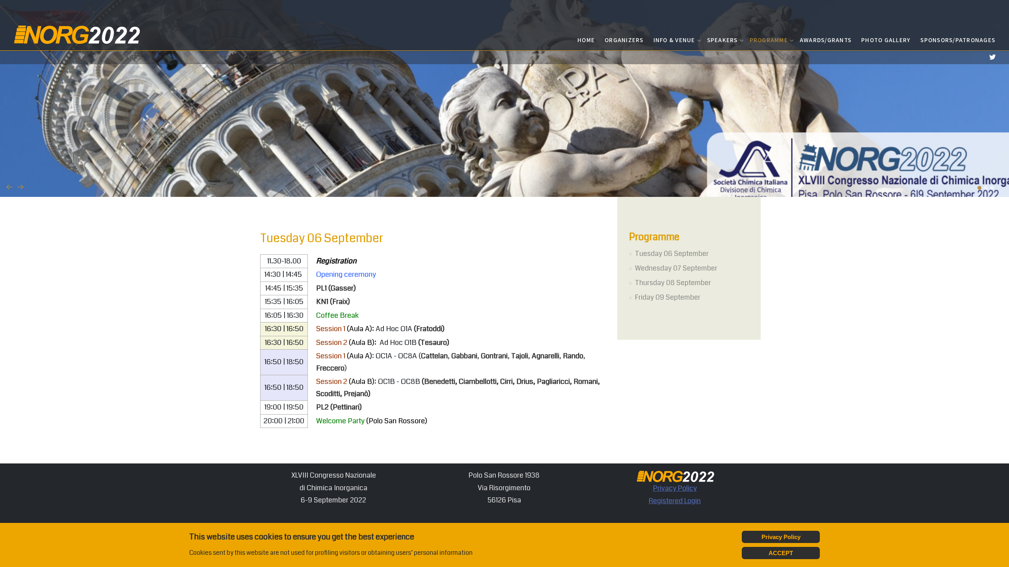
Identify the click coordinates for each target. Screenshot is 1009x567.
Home (586, 40)
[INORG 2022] (76, 33)
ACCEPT (781, 553)
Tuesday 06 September (672, 253)
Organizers (624, 40)
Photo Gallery (885, 40)
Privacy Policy (675, 488)
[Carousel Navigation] (504, 187)
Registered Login (675, 501)
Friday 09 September (667, 297)
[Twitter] (992, 57)
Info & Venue (674, 40)
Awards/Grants (825, 40)
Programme (769, 40)
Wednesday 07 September (676, 268)
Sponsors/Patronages (957, 40)
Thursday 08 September (673, 283)
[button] (979, 188)
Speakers (722, 40)
